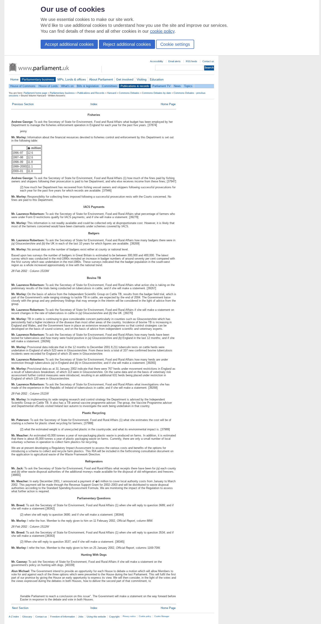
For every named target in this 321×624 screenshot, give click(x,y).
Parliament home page (35, 93)
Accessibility (156, 61)
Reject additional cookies (127, 44)
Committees (109, 86)
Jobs (80, 616)
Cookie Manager (161, 616)
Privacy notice (129, 616)
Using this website (96, 616)
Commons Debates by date (156, 93)
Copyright (114, 616)
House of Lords (48, 86)
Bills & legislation (88, 86)
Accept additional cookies (69, 44)
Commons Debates (129, 93)
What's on (67, 86)
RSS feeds (191, 61)
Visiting (142, 79)
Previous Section (23, 104)
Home (14, 79)
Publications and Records (90, 93)
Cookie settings (175, 44)
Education (157, 79)
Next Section (20, 608)
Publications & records (135, 86)
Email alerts (174, 61)
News (177, 86)
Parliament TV (161, 86)
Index (93, 104)
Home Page (168, 104)
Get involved (124, 79)
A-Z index (14, 616)
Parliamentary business (38, 79)
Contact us (208, 61)
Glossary (27, 616)
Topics (188, 86)
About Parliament (101, 79)
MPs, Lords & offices (71, 79)
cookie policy (162, 31)
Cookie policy (145, 616)
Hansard (111, 93)
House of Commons (22, 86)
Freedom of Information (62, 616)
